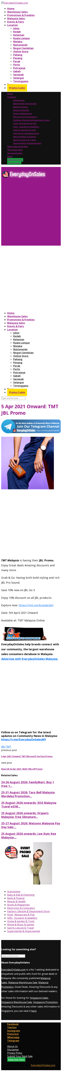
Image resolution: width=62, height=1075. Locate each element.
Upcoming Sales (14, 153)
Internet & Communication (26, 133)
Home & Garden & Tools (24, 130)
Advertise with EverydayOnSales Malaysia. (29, 659)
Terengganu (20, 81)
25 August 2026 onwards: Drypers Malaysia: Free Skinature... (25, 815)
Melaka (17, 41)
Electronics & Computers (25, 117)
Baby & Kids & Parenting (24, 103)
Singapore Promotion (45, 1002)
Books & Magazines (22, 113)
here (33, 1011)
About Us (12, 1046)
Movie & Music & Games (24, 136)
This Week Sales (15, 150)
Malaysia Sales (16, 18)
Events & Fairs (15, 21)
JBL (3, 746)
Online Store (20, 51)
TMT (8, 746)
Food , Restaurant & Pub (24, 123)
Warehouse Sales (17, 12)
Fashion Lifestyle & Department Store (31, 120)
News (9, 156)
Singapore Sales (39, 997)
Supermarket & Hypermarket (27, 143)
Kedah (17, 31)
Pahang (17, 54)
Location (12, 25)
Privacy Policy (14, 1053)
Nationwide (20, 45)
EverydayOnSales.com (13, 969)
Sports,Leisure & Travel (24, 140)
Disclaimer (13, 1049)
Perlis (16, 64)
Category (11, 97)
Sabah (17, 71)
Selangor (18, 78)
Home (10, 8)
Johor (16, 28)
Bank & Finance (20, 107)
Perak (16, 61)
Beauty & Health (21, 110)
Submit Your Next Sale (20, 1056)
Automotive (19, 100)
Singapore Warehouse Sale (16, 1002)
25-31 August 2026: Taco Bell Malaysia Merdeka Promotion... (28, 794)
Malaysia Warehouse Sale (22, 982)
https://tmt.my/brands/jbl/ (36, 605)
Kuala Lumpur (21, 38)
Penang (17, 58)
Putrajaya (19, 68)
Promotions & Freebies (21, 15)
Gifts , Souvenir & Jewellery (26, 127)
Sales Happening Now (17, 146)
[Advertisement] (31, 213)
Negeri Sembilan (23, 48)
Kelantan (18, 35)
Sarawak (18, 74)
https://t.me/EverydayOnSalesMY (23, 739)
